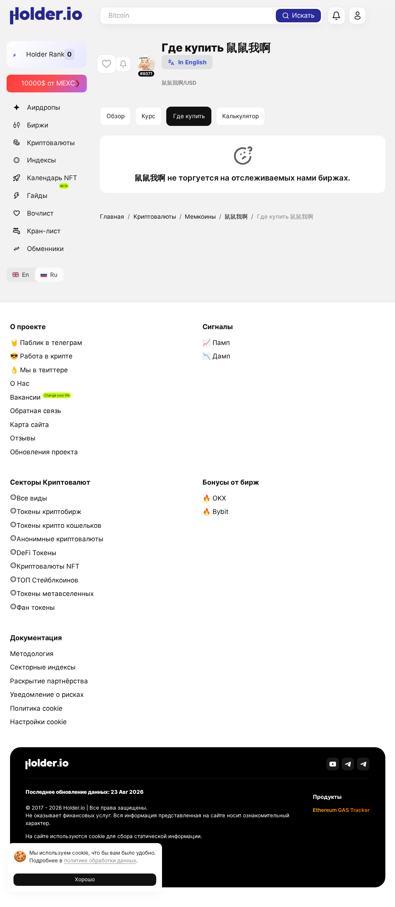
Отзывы (22, 438)
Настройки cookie (38, 722)
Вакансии (25, 397)
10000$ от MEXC (48, 83)
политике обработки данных (100, 860)
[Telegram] (348, 764)
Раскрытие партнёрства (49, 681)
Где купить (189, 116)
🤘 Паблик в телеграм (46, 342)
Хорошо (85, 879)
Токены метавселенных (55, 593)
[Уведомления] (336, 16)
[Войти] (357, 16)
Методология (32, 654)
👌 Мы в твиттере (39, 370)
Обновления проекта (44, 452)
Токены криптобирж (49, 511)
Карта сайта (29, 424)
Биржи (37, 125)
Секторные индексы (43, 667)
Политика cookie (36, 708)
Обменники (45, 249)
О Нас (19, 383)
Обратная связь (35, 411)
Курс (148, 116)
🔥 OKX (214, 498)
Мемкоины (200, 216)
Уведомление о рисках (47, 694)
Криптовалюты (51, 143)
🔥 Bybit (215, 511)
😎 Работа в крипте (41, 356)
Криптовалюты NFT (48, 566)
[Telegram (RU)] (363, 764)
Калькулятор (240, 116)
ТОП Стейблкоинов (47, 580)
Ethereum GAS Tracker (341, 810)
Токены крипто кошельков (59, 525)
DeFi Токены (36, 553)
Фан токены (36, 607)
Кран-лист (44, 231)
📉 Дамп (216, 356)
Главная (112, 216)
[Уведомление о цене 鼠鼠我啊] (123, 64)
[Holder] (47, 764)
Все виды (32, 498)
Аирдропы (43, 107)
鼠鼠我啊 (236, 216)
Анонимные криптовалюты (60, 539)
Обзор (115, 116)
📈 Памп (216, 342)
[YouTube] (332, 764)
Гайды (37, 195)
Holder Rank (45, 54)
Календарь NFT (52, 178)
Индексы (41, 160)
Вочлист (40, 213)
